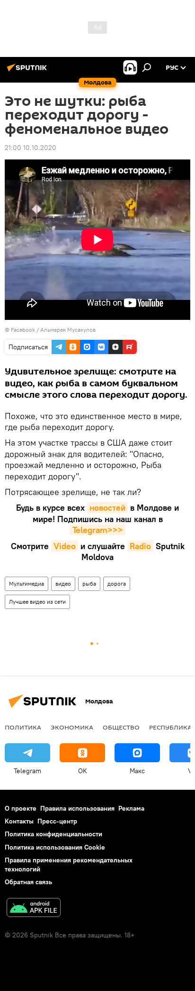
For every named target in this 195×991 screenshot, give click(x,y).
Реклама (131, 808)
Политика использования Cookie (55, 847)
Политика (23, 727)
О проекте (20, 808)
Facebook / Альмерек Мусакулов (53, 329)
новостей (107, 507)
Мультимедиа (26, 583)
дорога (116, 583)
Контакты (19, 821)
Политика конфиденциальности (53, 834)
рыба (89, 583)
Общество (121, 727)
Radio (140, 546)
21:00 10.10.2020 (30, 147)
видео (63, 583)
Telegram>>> (97, 529)
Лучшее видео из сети (37, 601)
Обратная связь (28, 882)
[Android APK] (33, 908)
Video (64, 546)
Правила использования (77, 808)
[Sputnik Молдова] (28, 71)
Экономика (72, 727)
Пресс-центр (57, 821)
